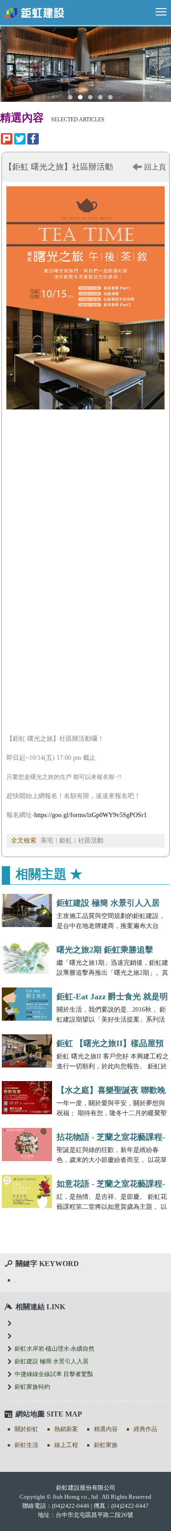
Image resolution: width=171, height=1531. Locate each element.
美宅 (47, 840)
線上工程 (66, 1444)
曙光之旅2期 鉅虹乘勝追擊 (105, 949)
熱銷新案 (66, 1429)
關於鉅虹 (26, 1429)
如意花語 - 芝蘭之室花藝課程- (111, 1183)
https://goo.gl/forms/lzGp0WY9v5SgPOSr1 (90, 815)
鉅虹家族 (106, 1444)
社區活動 (91, 840)
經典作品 (145, 1429)
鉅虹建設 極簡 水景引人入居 (108, 903)
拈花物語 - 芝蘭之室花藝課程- (111, 1137)
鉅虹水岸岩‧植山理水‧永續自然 (54, 1348)
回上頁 (155, 167)
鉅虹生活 (26, 1444)
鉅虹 (65, 840)
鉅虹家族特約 (32, 1386)
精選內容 (106, 1429)
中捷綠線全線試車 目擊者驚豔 (54, 1374)
